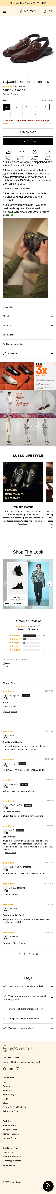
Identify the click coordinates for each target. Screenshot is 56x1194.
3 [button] (29, 954)
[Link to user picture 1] (10, 717)
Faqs (5, 1099)
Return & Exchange (12, 1156)
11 (16, 114)
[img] (8, 691)
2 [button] (24, 954)
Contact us (8, 1152)
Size (28, 100)
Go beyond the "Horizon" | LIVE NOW (28, 3)
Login (5, 1082)
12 (26, 114)
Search (6, 1086)
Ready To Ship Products (14, 1107)
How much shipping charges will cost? (25, 1009)
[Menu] (4, 11)
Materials (7, 325)
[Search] (44, 12)
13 (36, 114)
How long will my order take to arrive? (25, 986)
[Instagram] (17, 1068)
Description (8, 307)
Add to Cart (28, 132)
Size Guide (47, 100)
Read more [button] (10, 852)
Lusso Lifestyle (15, 1182)
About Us (7, 1090)
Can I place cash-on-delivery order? (24, 1018)
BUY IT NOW (28, 141)
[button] (9, 86)
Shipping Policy (10, 1129)
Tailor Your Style (10, 1111)
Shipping (7, 316)
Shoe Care (8, 335)
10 (7, 114)
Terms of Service (11, 1134)
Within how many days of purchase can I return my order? (24, 998)
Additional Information (13, 344)
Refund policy (9, 1125)
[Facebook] (4, 1068)
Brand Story (8, 1094)
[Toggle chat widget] (48, 1186)
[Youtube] (11, 1068)
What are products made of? (21, 1028)
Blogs (5, 1103)
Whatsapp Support (12, 1160)
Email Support (9, 1165)
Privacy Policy (9, 1138)
